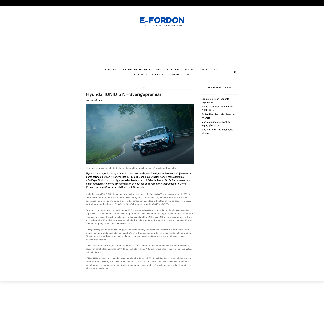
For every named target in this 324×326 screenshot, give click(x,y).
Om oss (204, 69)
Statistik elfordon (179, 74)
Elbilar (90, 100)
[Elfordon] (162, 23)
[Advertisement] (162, 47)
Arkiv (158, 69)
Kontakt (190, 69)
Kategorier (173, 69)
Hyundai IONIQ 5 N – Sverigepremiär (123, 94)
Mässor (98, 100)
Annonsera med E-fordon (136, 69)
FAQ (216, 69)
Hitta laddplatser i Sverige (148, 74)
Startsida (110, 69)
